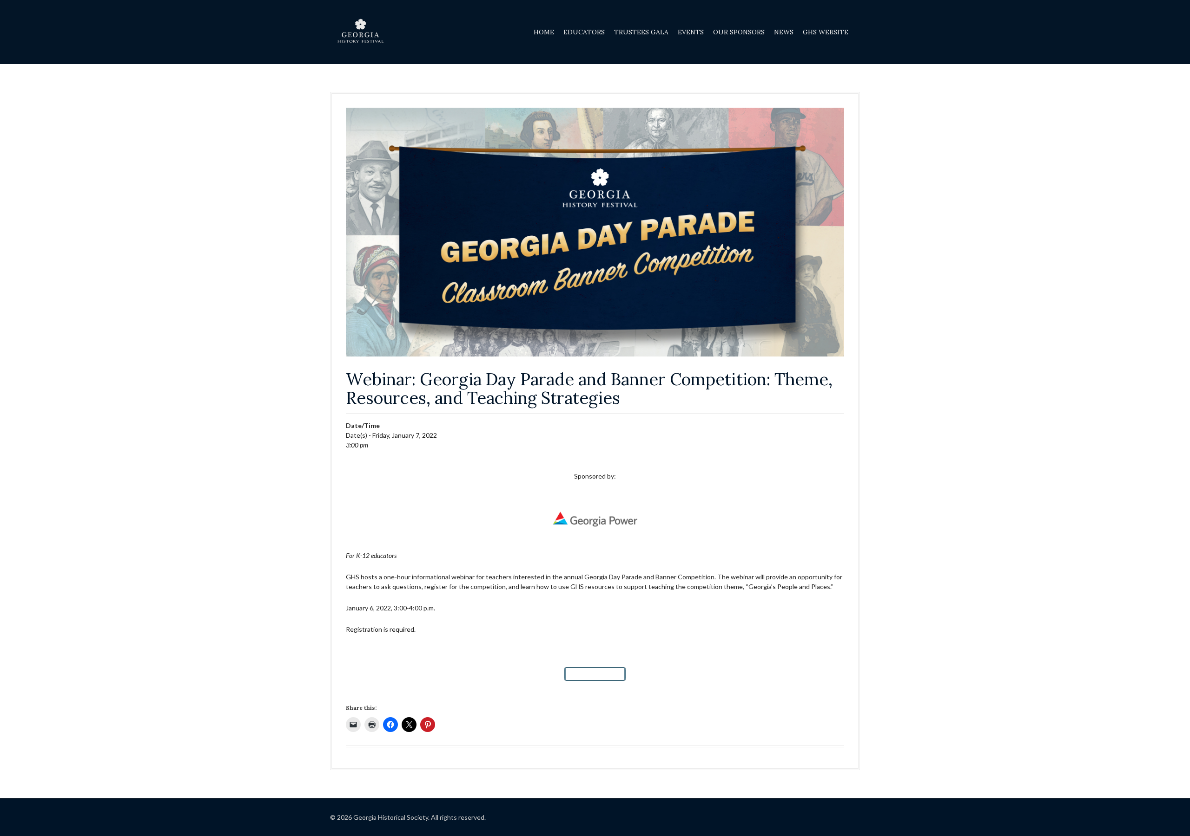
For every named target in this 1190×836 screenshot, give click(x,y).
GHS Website (825, 32)
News (783, 32)
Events (691, 32)
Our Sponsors (739, 32)
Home (544, 32)
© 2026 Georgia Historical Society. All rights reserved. (408, 817)
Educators (584, 32)
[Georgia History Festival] (360, 31)
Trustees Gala (641, 32)
